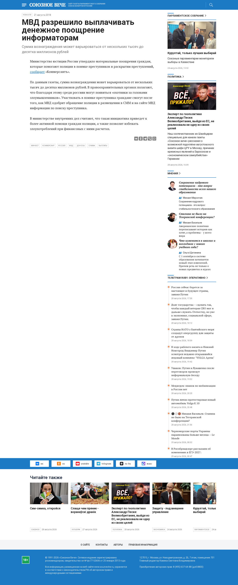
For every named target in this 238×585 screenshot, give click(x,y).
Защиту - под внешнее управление (167, 510)
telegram (106, 463)
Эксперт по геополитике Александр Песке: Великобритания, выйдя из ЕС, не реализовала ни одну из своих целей (191, 121)
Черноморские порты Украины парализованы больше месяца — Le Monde (193, 434)
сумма (92, 146)
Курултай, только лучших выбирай (192, 53)
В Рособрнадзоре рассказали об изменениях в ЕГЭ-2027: (191, 450)
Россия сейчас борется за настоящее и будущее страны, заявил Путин (190, 290)
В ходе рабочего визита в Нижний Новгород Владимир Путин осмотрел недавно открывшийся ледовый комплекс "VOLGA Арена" (192, 352)
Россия (61, 146)
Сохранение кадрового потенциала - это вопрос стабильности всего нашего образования (197, 187)
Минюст (35, 146)
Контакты (102, 544)
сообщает (37, 71)
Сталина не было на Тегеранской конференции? (197, 215)
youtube (85, 463)
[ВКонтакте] (136, 139)
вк (42, 463)
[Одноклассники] (141, 139)
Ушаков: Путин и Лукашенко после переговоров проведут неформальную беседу (192, 371)
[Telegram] (145, 139)
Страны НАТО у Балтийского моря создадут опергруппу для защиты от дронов (192, 333)
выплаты (103, 146)
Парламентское (202, 529)
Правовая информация (143, 544)
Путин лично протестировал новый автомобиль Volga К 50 (193, 401)
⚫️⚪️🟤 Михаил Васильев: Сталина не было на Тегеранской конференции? (193, 417)
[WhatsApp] (154, 139)
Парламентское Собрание (186, 15)
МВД (71, 146)
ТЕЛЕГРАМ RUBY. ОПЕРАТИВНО (186, 277)
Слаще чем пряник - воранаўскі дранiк (85, 510)
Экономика (159, 529)
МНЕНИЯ (173, 173)
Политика (174, 76)
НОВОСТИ (27, 15)
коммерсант (48, 146)
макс (149, 463)
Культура (76, 529)
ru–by (128, 463)
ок (63, 463)
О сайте (85, 544)
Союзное (35, 529)
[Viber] (150, 139)
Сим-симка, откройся (45, 508)
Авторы (118, 544)
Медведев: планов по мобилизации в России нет (193, 387)
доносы (81, 146)
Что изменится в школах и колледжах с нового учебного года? (197, 244)
